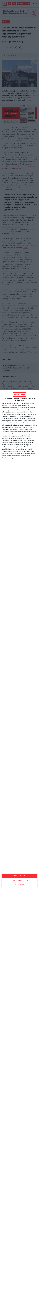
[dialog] (19, 845)
